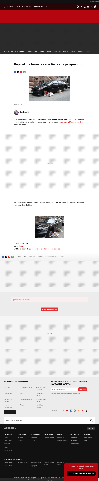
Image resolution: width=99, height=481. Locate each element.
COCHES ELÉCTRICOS (23, 6)
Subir (89, 428)
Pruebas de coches (39, 394)
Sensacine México (36, 462)
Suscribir (82, 389)
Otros (25, 257)
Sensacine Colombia (34, 466)
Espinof (33, 440)
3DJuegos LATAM (22, 462)
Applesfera (7, 443)
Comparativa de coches (41, 400)
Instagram (85, 6)
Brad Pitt (65, 51)
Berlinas (40, 257)
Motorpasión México (60, 463)
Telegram (78, 6)
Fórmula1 (7, 387)
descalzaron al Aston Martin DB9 (71, 122)
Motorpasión (60, 437)
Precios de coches (26, 399)
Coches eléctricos (26, 387)
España (73, 51)
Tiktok (95, 6)
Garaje (88, 51)
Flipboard (21, 72)
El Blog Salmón (88, 437)
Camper (29, 51)
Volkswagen (57, 51)
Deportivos (32, 257)
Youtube (88, 6)
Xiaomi (49, 51)
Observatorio (38, 6)
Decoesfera (73, 440)
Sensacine (34, 437)
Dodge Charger (51, 257)
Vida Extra (20, 440)
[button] (24, 112)
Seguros (42, 51)
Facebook (81, 6)
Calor (35, 51)
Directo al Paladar (49, 437)
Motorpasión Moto (62, 440)
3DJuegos (20, 437)
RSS (78, 410)
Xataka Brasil (8, 465)
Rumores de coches (8, 400)
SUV (21, 393)
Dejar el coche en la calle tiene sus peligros (43, 249)
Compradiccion (74, 443)
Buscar (91, 420)
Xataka (6, 437)
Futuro (22, 405)
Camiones (21, 51)
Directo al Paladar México (49, 463)
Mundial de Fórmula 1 (39, 406)
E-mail (24, 72)
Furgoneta (80, 51)
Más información (51, 479)
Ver (50, 309)
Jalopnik (20, 246)
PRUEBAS (10, 6)
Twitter (91, 6)
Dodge (62, 257)
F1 (47, 6)
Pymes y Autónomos (87, 441)
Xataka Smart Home (8, 446)
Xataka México (8, 462)
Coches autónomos (8, 406)
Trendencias (73, 437)
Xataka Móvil (8, 440)
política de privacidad (74, 393)
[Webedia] (94, 1)
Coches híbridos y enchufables (41, 388)
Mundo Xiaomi (8, 450)
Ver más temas (10, 412)
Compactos (8, 393)
